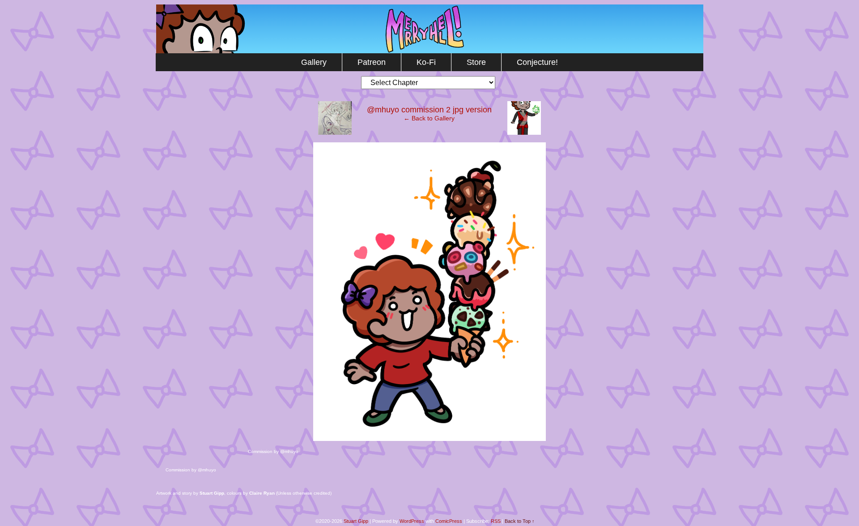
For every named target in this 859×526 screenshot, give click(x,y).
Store (476, 62)
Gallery (314, 62)
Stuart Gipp (356, 521)
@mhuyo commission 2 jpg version (429, 109)
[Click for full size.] (429, 438)
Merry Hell (429, 28)
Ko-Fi (426, 62)
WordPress (412, 521)
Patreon (371, 62)
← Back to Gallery (429, 118)
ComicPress (448, 521)
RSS (496, 521)
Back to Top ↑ (520, 521)
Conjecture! (537, 62)
